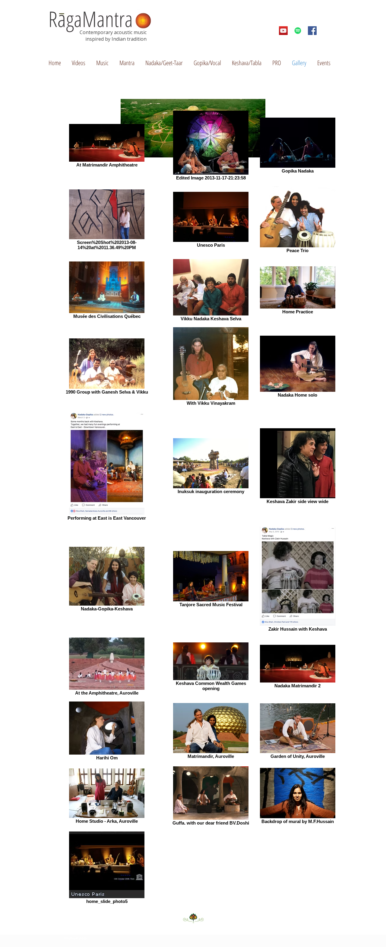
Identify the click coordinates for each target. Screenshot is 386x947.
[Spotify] (297, 30)
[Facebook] (312, 30)
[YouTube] (283, 30)
